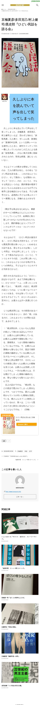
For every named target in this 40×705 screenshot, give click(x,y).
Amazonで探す (23, 424)
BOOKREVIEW (24, 33)
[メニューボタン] (3, 5)
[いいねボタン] (4, 440)
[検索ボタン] (37, 5)
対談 (26, 451)
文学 (30, 451)
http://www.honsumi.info (13, 491)
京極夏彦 (20, 451)
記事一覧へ (20, 497)
